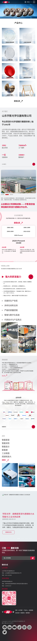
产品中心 (26, 610)
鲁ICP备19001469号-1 (8, 623)
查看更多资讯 (8, 532)
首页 (16, 610)
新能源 (5, 450)
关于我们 (20, 610)
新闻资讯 (22, 612)
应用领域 (31, 610)
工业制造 (5, 453)
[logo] (6, 1)
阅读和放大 (6, 457)
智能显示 (5, 447)
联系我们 (28, 612)
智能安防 (5, 443)
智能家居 (5, 440)
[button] (14, 17)
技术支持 (17, 612)
